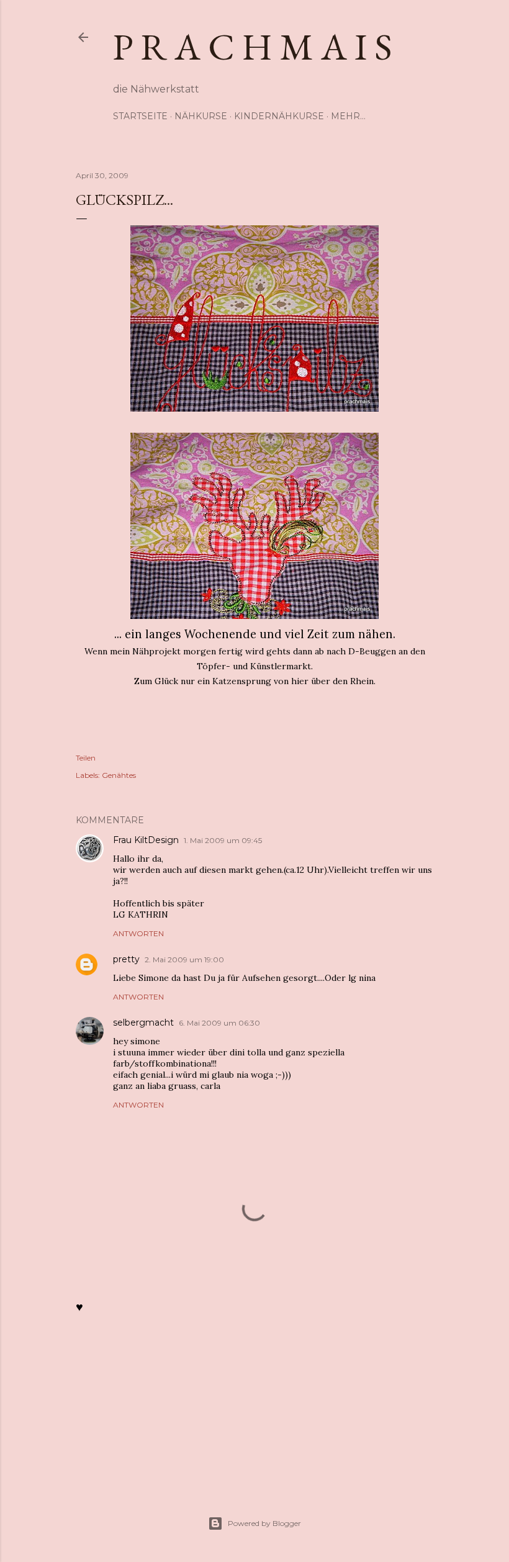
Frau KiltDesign (146, 840)
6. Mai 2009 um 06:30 (219, 1022)
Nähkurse (200, 116)
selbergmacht (143, 1022)
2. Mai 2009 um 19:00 (184, 959)
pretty (126, 959)
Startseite (140, 116)
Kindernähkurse (279, 116)
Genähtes (119, 775)
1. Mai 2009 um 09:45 (223, 840)
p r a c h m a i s (252, 46)
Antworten (138, 933)
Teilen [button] (86, 757)
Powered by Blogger (264, 1523)
